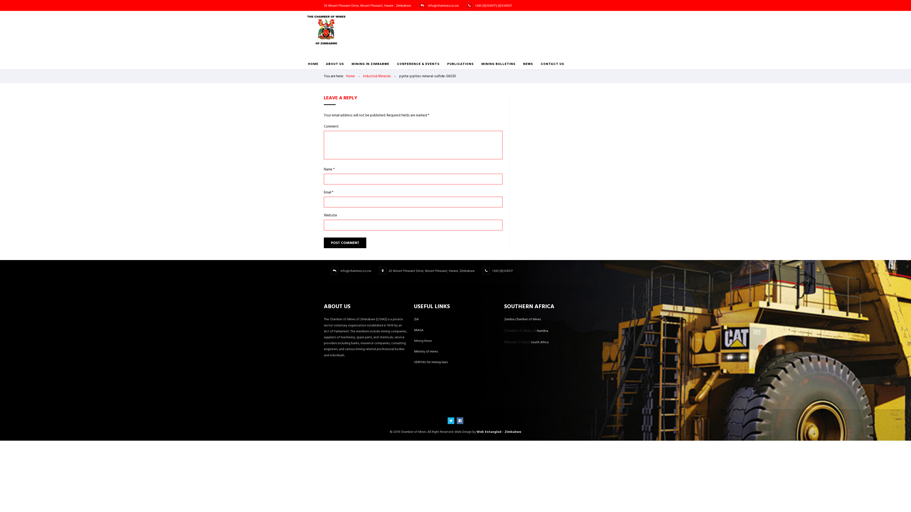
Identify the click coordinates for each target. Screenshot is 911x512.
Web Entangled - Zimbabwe (499, 431)
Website (330, 215)
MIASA (418, 330)
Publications (460, 64)
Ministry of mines (426, 351)
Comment (331, 126)
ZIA (416, 319)
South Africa (526, 342)
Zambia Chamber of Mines (522, 319)
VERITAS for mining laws (431, 362)
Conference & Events (418, 64)
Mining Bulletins (498, 64)
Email (329, 192)
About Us (335, 64)
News (528, 64)
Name (329, 169)
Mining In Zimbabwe (370, 64)
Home (313, 64)
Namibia (526, 331)
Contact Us (552, 64)
